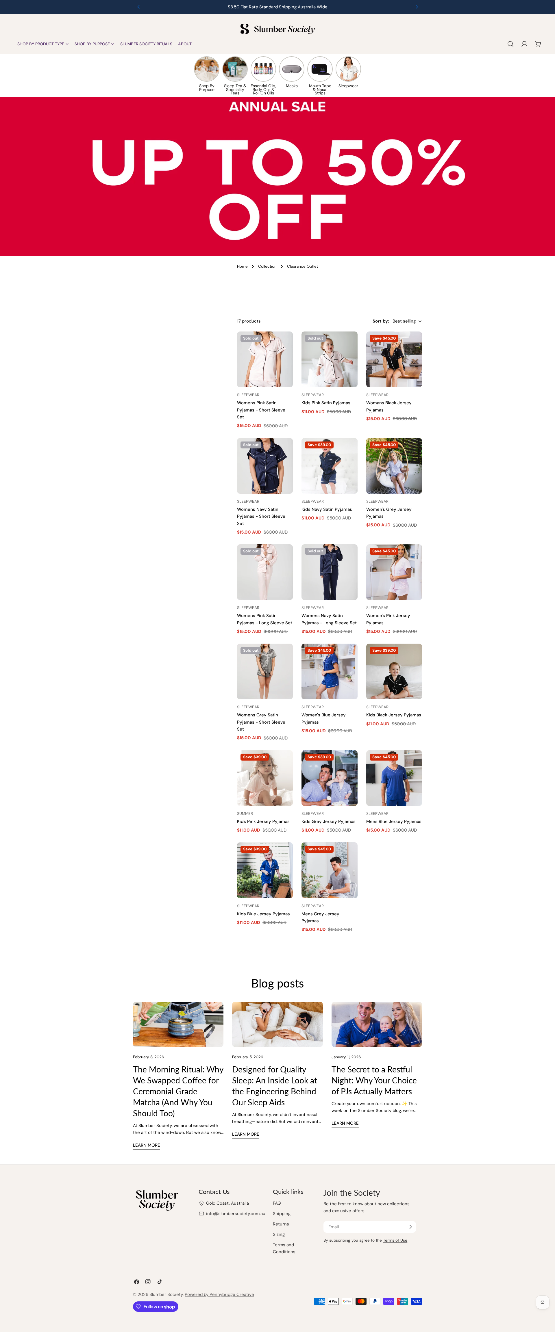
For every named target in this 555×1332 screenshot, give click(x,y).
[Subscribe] (410, 1227)
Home (242, 266)
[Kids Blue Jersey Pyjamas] (265, 870)
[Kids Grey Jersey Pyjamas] (329, 778)
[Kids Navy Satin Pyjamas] (329, 466)
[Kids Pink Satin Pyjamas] (329, 359)
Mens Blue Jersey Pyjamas (393, 821)
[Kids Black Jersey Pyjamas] (394, 671)
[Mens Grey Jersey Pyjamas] (329, 870)
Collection (267, 266)
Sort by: (381, 321)
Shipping (282, 1214)
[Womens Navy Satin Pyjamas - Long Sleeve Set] (329, 572)
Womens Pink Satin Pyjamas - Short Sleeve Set (261, 410)
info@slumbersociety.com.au (235, 1214)
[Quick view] (285, 343)
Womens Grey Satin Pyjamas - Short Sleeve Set (261, 722)
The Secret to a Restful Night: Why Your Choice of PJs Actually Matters (374, 1080)
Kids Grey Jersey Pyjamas (328, 821)
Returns (281, 1224)
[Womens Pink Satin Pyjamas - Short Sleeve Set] (265, 359)
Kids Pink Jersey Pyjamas (263, 821)
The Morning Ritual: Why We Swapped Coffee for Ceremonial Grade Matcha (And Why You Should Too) (178, 1091)
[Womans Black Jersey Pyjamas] (394, 359)
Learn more (146, 1145)
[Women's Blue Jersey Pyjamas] (329, 671)
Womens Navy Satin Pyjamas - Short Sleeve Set (261, 516)
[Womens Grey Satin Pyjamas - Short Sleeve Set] (265, 671)
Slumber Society (166, 1294)
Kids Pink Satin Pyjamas (325, 403)
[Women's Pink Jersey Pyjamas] (394, 572)
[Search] (510, 44)
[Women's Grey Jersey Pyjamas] (394, 466)
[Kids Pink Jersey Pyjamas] (265, 778)
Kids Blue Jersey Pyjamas (263, 914)
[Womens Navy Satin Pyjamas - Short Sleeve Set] (265, 466)
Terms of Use (395, 1240)
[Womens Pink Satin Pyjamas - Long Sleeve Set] (265, 572)
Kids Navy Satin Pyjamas (326, 509)
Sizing (279, 1234)
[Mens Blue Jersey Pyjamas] (394, 778)
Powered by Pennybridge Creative (219, 1294)
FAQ (277, 1203)
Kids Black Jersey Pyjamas (393, 715)
